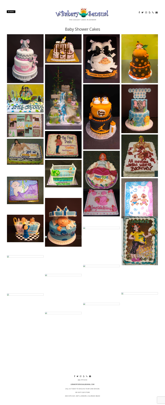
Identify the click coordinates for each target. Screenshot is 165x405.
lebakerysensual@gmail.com (82, 384)
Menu (11, 12)
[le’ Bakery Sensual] (82, 17)
